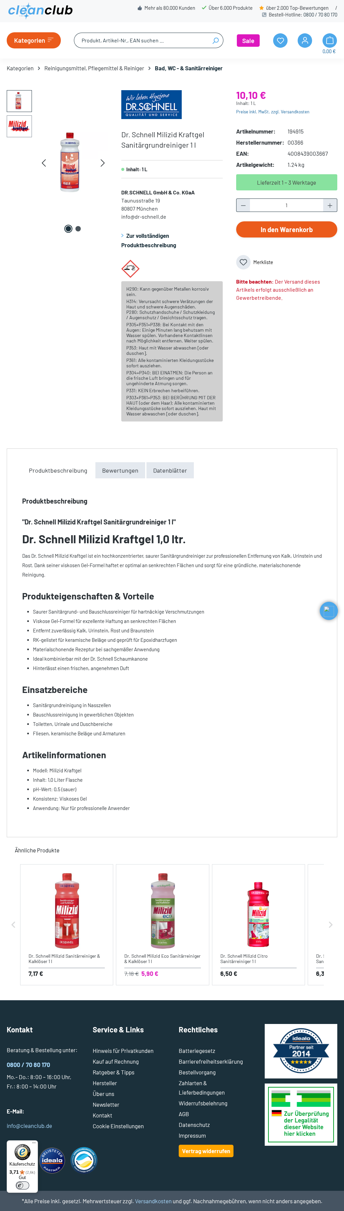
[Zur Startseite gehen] (40, 11)
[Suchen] (215, 40)
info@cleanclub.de (29, 1125)
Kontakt (102, 1115)
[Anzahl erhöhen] (330, 205)
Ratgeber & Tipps (113, 1072)
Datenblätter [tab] (170, 470)
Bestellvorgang (197, 1072)
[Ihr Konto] (305, 40)
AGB (184, 1113)
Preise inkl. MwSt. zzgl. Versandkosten (272, 111)
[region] (57, 162)
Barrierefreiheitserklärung (211, 1061)
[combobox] (141, 40)
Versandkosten (153, 1201)
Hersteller (105, 1082)
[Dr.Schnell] (151, 103)
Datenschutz (194, 1124)
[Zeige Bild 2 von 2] (78, 228)
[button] (13, 925)
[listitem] (66, 924)
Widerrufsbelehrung (203, 1103)
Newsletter (106, 1104)
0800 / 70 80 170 (320, 14)
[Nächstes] (103, 163)
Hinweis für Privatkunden (123, 1050)
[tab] (58, 470)
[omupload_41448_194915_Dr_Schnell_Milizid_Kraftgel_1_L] (73, 162)
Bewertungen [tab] (120, 470)
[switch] (22, 1185)
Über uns (103, 1093)
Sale (248, 40)
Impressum (192, 1135)
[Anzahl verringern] (243, 205)
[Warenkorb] (329, 40)
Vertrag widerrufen (206, 1150)
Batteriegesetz (197, 1050)
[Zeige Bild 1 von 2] (68, 228)
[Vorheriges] (44, 163)
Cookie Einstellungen (118, 1126)
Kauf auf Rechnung (116, 1061)
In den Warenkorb (287, 229)
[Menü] (34, 1144)
